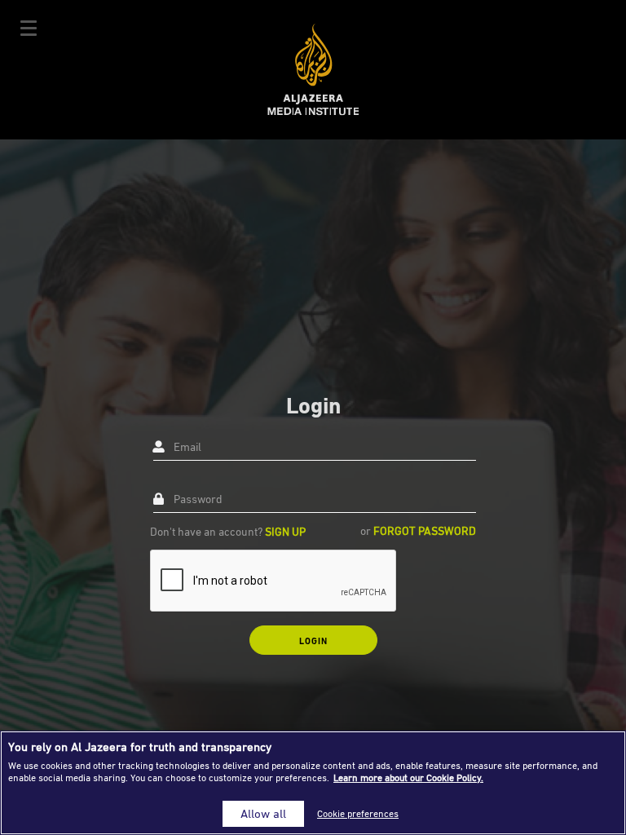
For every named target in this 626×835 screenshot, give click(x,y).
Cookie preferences (358, 813)
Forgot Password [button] (424, 530)
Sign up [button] (285, 531)
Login (313, 640)
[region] (313, 783)
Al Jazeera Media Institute (313, 69)
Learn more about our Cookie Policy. (408, 777)
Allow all (263, 813)
